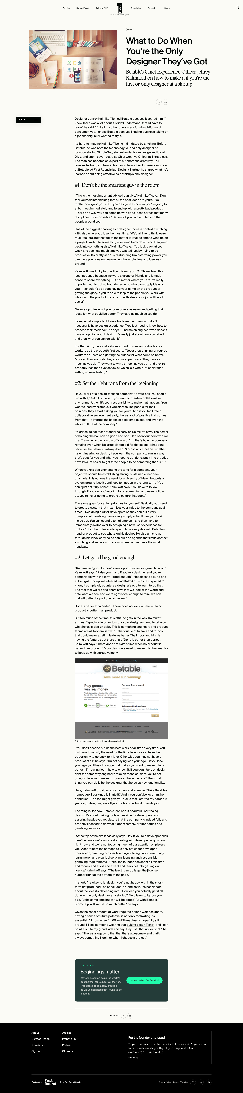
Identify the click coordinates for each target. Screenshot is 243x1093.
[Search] (238, 7)
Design (129, 29)
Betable (126, 119)
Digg (78, 157)
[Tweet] (159, 102)
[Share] (165, 102)
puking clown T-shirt (140, 925)
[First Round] (119, 8)
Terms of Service (180, 1082)
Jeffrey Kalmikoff (99, 119)
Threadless (159, 157)
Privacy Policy (165, 1082)
